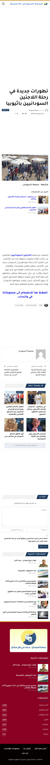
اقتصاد (45, 729)
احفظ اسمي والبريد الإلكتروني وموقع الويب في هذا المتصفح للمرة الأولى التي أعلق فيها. (26, 540)
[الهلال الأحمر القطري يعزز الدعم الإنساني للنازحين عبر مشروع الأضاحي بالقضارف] (43, 210)
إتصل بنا (27, 749)
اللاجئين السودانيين (31, 305)
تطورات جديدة (19, 305)
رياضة (45, 734)
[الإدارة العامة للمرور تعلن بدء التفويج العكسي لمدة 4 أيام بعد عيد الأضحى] (43, 594)
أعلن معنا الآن (40, 749)
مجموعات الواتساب (12, 749)
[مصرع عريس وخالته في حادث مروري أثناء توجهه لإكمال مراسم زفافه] (43, 584)
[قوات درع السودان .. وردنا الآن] (43, 563)
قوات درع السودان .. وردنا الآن (25, 560)
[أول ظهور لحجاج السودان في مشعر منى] (14, 424)
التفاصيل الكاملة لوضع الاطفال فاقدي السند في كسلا (12, 372)
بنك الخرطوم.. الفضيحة (27, 571)
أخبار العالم (5, 110)
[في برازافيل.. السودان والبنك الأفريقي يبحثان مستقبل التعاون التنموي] (43, 200)
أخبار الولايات (43, 715)
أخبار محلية (43, 705)
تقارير (46, 720)
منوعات (45, 725)
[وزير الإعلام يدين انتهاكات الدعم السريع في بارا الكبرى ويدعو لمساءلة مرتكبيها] (43, 605)
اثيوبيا (40, 305)
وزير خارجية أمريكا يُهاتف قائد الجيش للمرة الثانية (38, 372)
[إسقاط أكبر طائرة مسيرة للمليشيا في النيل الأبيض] (43, 615)
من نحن (25, 753)
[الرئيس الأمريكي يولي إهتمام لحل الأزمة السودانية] (36, 424)
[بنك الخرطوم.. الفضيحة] (43, 574)
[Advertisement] (30, 25)
